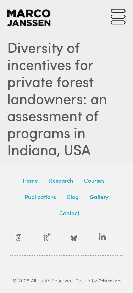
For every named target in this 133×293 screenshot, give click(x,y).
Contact (69, 213)
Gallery (99, 196)
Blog (73, 196)
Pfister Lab (110, 280)
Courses (94, 180)
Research (61, 180)
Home (30, 180)
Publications (40, 196)
